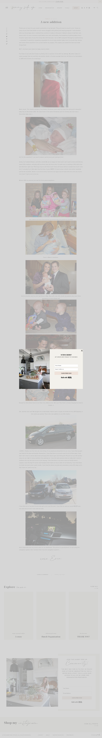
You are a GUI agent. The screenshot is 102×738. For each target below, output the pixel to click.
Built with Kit (66, 377)
